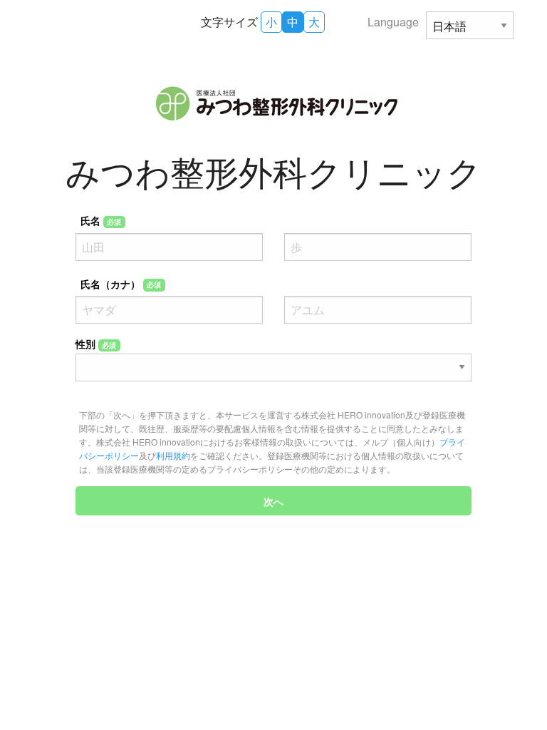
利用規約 (173, 455)
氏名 (101, 220)
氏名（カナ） (121, 284)
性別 (96, 343)
